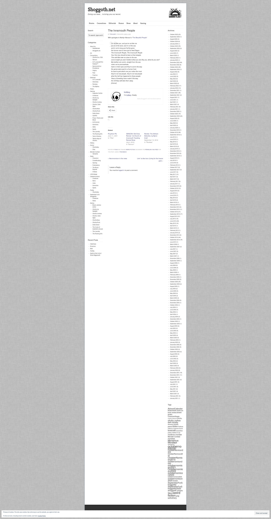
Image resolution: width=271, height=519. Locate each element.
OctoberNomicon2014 (175, 458)
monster (179, 434)
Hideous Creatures (173, 428)
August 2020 (173, 118)
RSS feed (155, 149)
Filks (116, 149)
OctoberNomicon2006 (175, 455)
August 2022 (173, 72)
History (92, 143)
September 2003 (175, 323)
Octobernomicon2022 (175, 470)
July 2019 (173, 137)
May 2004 (173, 312)
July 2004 (173, 307)
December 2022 (174, 62)
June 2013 (173, 242)
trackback (123, 152)
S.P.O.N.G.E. (96, 122)
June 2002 (173, 358)
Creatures (95, 95)
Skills (94, 127)
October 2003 (174, 321)
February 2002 (174, 368)
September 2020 (175, 116)
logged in (121, 170)
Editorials (112, 23)
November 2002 (174, 347)
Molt (91, 248)
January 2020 (174, 128)
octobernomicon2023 (175, 473)
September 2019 (175, 135)
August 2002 (173, 354)
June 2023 (173, 53)
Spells (94, 129)
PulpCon (95, 75)
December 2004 (174, 300)
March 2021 (173, 104)
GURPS (95, 115)
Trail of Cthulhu (97, 136)
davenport (171, 424)
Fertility (92, 251)
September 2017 (175, 169)
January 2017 (174, 183)
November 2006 (174, 258)
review (175, 480)
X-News (95, 172)
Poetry (92, 190)
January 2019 (174, 148)
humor (181, 428)
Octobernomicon (95, 176)
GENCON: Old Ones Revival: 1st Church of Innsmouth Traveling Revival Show (133, 137)
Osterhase (93, 244)
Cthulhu (179, 418)
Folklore (180, 426)
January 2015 (174, 232)
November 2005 (174, 279)
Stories (91, 23)
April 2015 (173, 225)
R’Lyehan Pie (112, 134)
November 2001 (174, 375)
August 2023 (173, 51)
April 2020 (173, 125)
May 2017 (173, 174)
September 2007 (175, 246)
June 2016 (173, 195)
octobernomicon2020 (175, 462)
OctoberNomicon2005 (175, 451)
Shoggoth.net (101, 9)
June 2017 (173, 172)
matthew (174, 432)
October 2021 (174, 93)
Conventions (101, 23)
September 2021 (175, 95)
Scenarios (95, 185)
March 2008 (173, 244)
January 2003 (174, 342)
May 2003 (173, 333)
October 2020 (174, 114)
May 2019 (173, 141)
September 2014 (175, 239)
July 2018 (173, 160)
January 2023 (174, 60)
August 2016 (173, 190)
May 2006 (173, 270)
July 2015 (173, 218)
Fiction (92, 89)
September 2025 (175, 37)
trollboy (113, 34)
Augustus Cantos (97, 93)
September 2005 (175, 284)
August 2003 (173, 326)
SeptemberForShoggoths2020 (175, 487)
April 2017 (173, 176)
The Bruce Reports (95, 168)
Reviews (95, 84)
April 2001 (173, 391)
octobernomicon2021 (175, 466)
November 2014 (174, 235)
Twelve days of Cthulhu (97, 139)
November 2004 (174, 302)
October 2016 (174, 188)
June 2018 (173, 162)
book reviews (172, 412)
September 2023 (175, 48)
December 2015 (174, 207)
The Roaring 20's (97, 134)
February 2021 (174, 107)
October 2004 (174, 305)
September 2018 (175, 155)
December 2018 (174, 151)
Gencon (95, 59)
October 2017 (174, 167)
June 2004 (173, 309)
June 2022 (173, 76)
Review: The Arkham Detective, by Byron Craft (151, 136)
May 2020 (173, 123)
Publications (96, 165)
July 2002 (173, 356)
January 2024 (174, 44)
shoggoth (172, 490)
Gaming (143, 23)
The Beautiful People (140, 37)
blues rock (176, 410)
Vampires (95, 154)
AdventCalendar (175, 408)
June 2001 (173, 386)
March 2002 (173, 365)
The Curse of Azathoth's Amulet (98, 228)
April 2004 (173, 314)
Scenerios (95, 124)
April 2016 (173, 200)
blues (170, 410)
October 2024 (174, 41)
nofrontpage (93, 174)
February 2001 (174, 396)
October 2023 (174, 46)
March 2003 (173, 337)
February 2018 (174, 165)
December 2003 (174, 319)
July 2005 (173, 288)
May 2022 (173, 79)
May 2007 (173, 253)
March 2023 (173, 55)
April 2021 (173, 102)
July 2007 (173, 249)
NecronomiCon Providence (97, 67)
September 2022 (175, 69)
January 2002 (174, 370)
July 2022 (173, 74)
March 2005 (173, 298)
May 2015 (173, 223)
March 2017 (173, 179)
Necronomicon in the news (117, 158)
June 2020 (173, 121)
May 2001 (173, 389)
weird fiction (130, 149)
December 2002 (174, 344)
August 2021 (173, 97)
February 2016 (174, 204)
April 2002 (173, 363)
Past (94, 73)
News (129, 23)
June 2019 (173, 139)
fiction (175, 426)
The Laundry (96, 131)
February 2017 (174, 181)
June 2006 (173, 267)
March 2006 (173, 272)
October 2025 (174, 34)
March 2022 (173, 83)
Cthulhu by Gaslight (96, 99)
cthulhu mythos (174, 420)
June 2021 (173, 100)
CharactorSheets (174, 416)
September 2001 (175, 379)
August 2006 (173, 263)
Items (94, 181)
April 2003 (173, 335)
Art (91, 53)
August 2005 (173, 286)
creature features (172, 418)
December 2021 (174, 90)
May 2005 (173, 293)
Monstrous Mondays (173, 441)
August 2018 (173, 158)
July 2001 (173, 384)
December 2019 (174, 130)
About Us (92, 46)
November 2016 (174, 186)
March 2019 (173, 146)
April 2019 (173, 144)
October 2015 (174, 211)
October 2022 (174, 67)
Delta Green (96, 113)
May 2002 (173, 361)
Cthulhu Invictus (97, 102)
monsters (171, 438)
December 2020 (174, 111)
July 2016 (173, 193)
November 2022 (174, 65)
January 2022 (174, 88)
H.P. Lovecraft (96, 79)
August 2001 (173, 382)
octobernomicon (174, 447)
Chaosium (95, 158)
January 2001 (174, 398)
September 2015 (175, 214)
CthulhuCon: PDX (98, 57)
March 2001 (173, 393)
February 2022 (174, 86)
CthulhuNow (96, 108)
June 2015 (173, 221)
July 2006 (173, 265)
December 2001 (174, 372)
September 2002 (175, 351)
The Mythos (96, 86)
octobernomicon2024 (175, 477)
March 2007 (173, 256)
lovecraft (172, 430)
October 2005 (174, 281)
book (181, 410)
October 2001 (174, 377)
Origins (95, 70)
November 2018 (174, 153)
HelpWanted (96, 48)
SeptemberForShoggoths (175, 483)
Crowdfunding (97, 160)
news (94, 183)
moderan (171, 434)
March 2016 (173, 202)
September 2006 (175, 260)
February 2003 (174, 340)
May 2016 (173, 197)
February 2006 (174, 274)
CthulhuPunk (96, 111)
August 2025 (173, 39)
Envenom (93, 246)
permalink (148, 149)
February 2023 (174, 58)
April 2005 (173, 295)
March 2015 (173, 228)
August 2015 (173, 216)
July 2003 (173, 328)
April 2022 (173, 81)
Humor (121, 23)
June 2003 (173, 330)
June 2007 (173, 251)
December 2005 (174, 277)
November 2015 (174, 209)
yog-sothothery (174, 496)
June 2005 (173, 291)
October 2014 (174, 237)
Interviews (95, 82)
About (135, 23)
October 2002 (174, 349)
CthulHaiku (96, 147)
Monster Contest (174, 436)
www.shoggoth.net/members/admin (149, 99)
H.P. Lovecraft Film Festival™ (98, 63)
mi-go (178, 432)
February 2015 (174, 230)
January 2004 (174, 316)
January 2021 (174, 109)
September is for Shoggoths (95, 195)
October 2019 (174, 132)
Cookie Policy (42, 516)
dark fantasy (173, 422)
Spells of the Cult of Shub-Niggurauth (95, 254)
